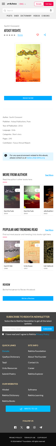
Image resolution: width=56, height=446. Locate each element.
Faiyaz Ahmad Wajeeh (21, 143)
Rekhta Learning (35, 395)
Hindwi (5, 389)
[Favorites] (39, 35)
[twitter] (21, 427)
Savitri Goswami (15, 117)
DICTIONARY (26, 16)
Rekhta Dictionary (10, 395)
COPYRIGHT (42, 438)
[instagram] (34, 427)
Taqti (4, 362)
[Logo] (12, 4)
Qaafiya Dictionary (11, 357)
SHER (16, 16)
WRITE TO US (30, 408)
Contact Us (33, 362)
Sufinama (32, 389)
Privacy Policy (42, 334)
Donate (38, 4)
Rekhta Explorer (35, 374)
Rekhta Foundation (37, 351)
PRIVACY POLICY (15, 438)
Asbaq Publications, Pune (21, 121)
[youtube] (28, 427)
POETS (9, 16)
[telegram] (41, 427)
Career (31, 368)
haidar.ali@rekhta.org (36, 158)
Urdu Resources (9, 368)
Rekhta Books (8, 401)
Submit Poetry (9, 374)
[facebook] (15, 427)
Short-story (17, 134)
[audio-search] (51, 10)
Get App (49, 4)
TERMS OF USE (29, 438)
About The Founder (37, 357)
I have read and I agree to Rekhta (27, 334)
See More (49, 175)
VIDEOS (36, 16)
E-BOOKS (45, 16)
